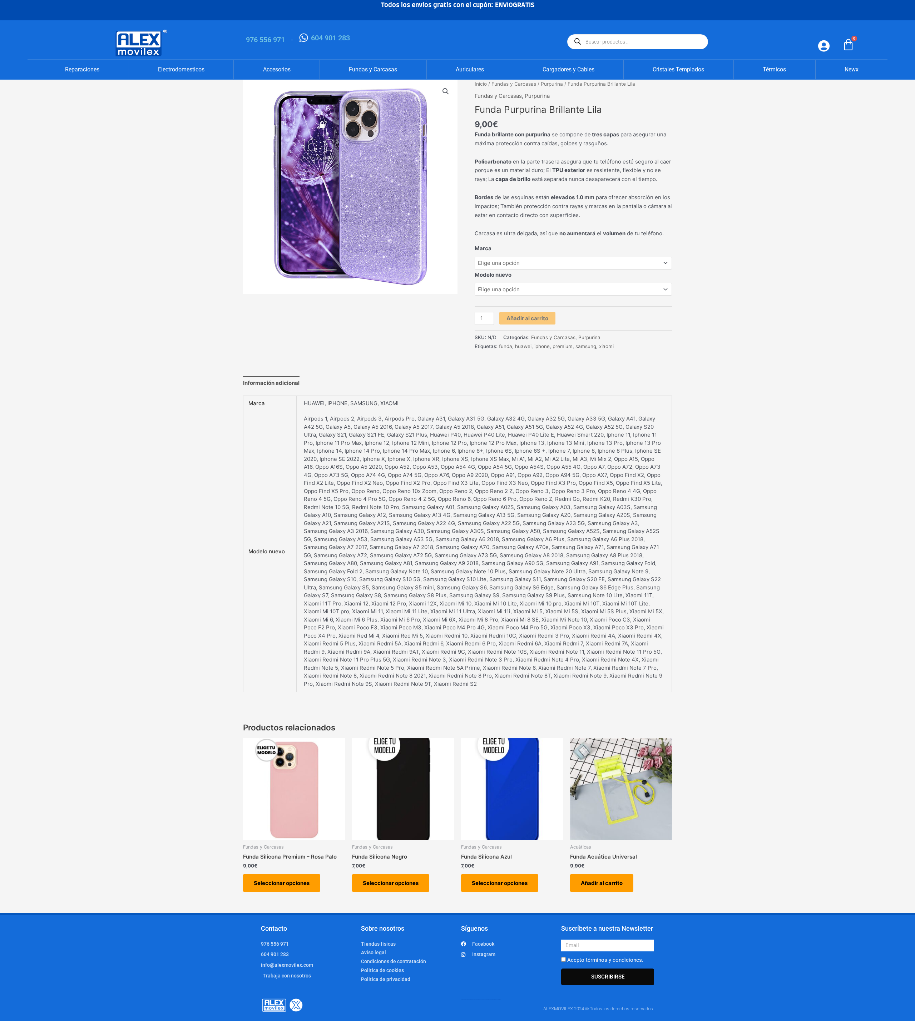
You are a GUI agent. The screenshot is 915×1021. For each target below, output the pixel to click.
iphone (542, 346)
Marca (483, 248)
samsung (585, 346)
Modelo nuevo (493, 274)
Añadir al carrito (527, 318)
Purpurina (552, 84)
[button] (445, 91)
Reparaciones (82, 69)
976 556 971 (265, 39)
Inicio (481, 84)
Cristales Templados (678, 69)
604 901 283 (330, 38)
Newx (852, 69)
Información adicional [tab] (271, 382)
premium (563, 346)
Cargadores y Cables (568, 69)
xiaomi (606, 346)
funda (505, 346)
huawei (523, 346)
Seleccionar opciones (282, 883)
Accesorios (277, 69)
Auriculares (470, 69)
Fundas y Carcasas (373, 69)
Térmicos (774, 69)
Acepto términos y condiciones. (605, 960)
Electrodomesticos (181, 69)
